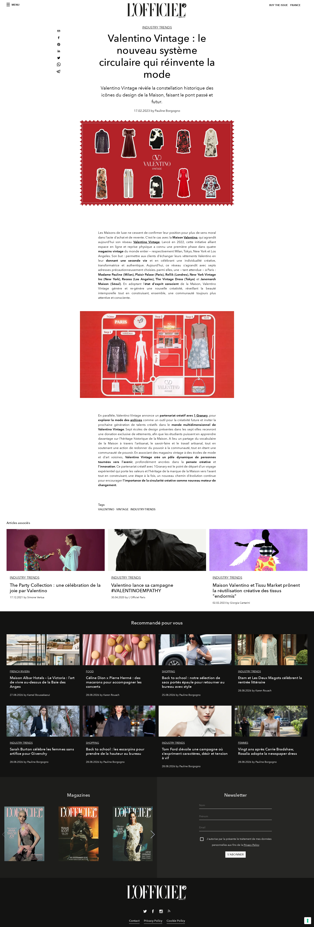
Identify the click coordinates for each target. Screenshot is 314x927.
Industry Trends (157, 27)
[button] (152, 835)
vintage (122, 509)
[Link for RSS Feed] (169, 912)
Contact (134, 920)
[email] (59, 31)
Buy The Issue (278, 5)
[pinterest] (59, 45)
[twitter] (59, 58)
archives (136, 420)
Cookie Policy (176, 920)
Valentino (190, 237)
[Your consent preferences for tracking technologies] (307, 920)
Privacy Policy (251, 845)
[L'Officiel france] (157, 10)
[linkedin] (59, 51)
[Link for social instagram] (161, 912)
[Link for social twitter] (145, 912)
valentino (106, 509)
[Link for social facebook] (153, 912)
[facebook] (59, 38)
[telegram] (59, 71)
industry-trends (143, 509)
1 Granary (201, 415)
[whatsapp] (59, 65)
